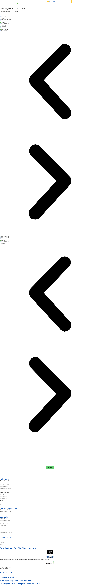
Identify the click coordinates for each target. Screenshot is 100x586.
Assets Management (3, 525)
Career (1, 546)
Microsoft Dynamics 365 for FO (5, 483)
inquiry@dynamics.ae (8, 577)
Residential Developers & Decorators (6, 532)
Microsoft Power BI (3, 498)
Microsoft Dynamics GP (4, 486)
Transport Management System (5, 523)
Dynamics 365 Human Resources (5, 488)
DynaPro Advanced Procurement (5, 513)
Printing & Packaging (3, 518)
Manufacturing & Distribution (5, 520)
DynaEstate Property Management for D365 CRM (8, 514)
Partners (1, 544)
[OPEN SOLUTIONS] (50, 5)
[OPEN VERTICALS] (70, 5)
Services (1, 539)
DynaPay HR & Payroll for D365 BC (6, 511)
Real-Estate (2, 530)
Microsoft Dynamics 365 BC (4, 484)
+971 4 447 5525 (52, 1)
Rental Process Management (4, 527)
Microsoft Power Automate (4, 494)
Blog (1, 540)
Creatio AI (1, 504)
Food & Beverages (3, 534)
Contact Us (2, 542)
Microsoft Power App (3, 496)
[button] (50, 81)
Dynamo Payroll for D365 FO (5, 509)
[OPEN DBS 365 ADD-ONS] (61, 5)
